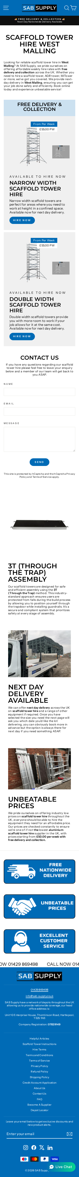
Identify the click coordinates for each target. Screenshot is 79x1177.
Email (9, 403)
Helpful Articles (39, 1038)
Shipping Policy (39, 1077)
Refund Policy (39, 1071)
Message (12, 423)
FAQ (39, 1099)
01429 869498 (39, 989)
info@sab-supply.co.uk (39, 996)
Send (39, 462)
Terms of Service (42, 476)
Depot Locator (39, 1110)
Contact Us (39, 1093)
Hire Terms (39, 1049)
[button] (60, 1167)
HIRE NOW (22, 220)
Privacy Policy (39, 1066)
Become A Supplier (39, 1104)
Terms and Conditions (39, 1055)
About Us (39, 1088)
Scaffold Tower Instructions (40, 1044)
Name (8, 384)
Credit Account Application (39, 1082)
